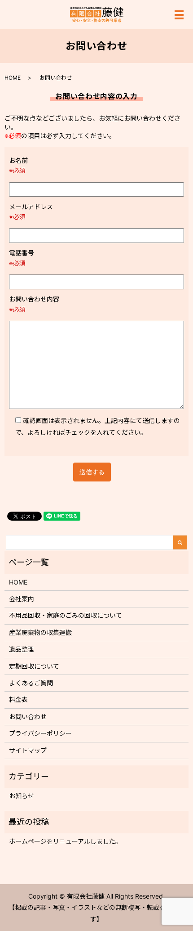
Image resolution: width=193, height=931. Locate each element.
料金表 (18, 699)
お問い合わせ (28, 716)
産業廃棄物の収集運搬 (40, 632)
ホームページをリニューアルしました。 (65, 841)
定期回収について (34, 666)
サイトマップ (28, 750)
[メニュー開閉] (179, 14)
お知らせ (21, 796)
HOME (12, 77)
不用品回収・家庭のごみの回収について (65, 615)
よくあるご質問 (31, 683)
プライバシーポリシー (40, 733)
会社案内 (21, 599)
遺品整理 (21, 649)
